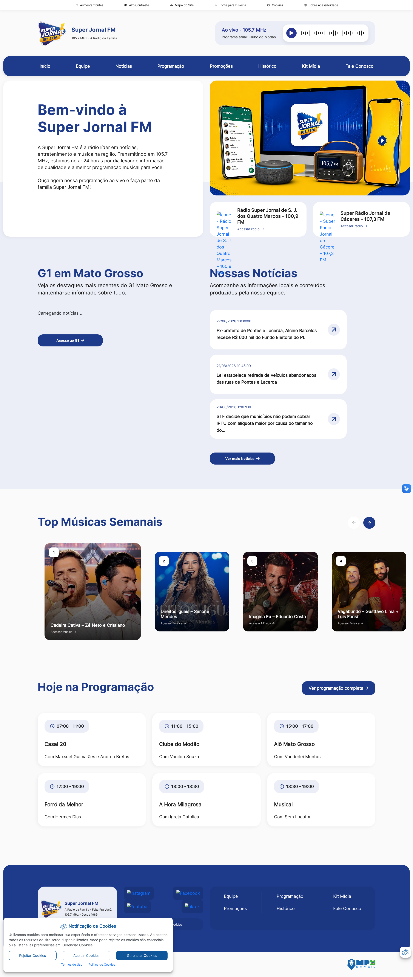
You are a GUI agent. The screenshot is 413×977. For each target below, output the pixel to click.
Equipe (231, 896)
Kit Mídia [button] (311, 66)
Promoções (235, 908)
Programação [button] (170, 66)
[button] (275, 5)
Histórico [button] (267, 66)
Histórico (286, 908)
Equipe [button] (83, 66)
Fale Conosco (347, 908)
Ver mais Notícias (239, 458)
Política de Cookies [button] (101, 964)
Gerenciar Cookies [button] (142, 955)
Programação (290, 896)
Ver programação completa (336, 688)
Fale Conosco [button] (359, 66)
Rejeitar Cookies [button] (32, 955)
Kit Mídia (342, 896)
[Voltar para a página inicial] (77, 908)
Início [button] (45, 66)
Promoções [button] (221, 66)
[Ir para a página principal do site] (77, 33)
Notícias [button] (124, 66)
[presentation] (354, 523)
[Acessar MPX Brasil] (361, 964)
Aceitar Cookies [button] (86, 955)
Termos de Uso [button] (71, 964)
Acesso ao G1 (67, 340)
